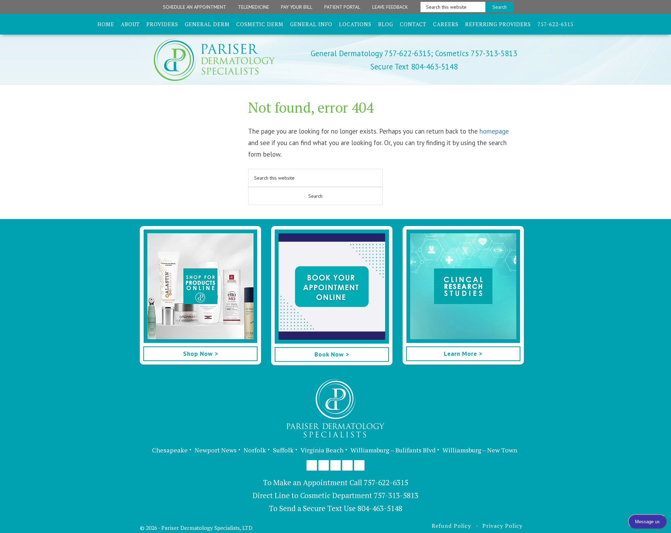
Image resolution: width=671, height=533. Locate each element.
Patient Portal (342, 7)
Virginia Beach (322, 450)
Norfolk (255, 450)
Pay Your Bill (296, 7)
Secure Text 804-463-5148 (414, 66)
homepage (494, 131)
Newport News (216, 450)
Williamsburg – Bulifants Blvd (393, 450)
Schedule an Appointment (194, 7)
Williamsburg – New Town (479, 450)
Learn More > (463, 354)
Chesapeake (170, 450)
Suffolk (283, 450)
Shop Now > (200, 354)
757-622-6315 (386, 482)
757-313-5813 (396, 495)
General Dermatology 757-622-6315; (372, 53)
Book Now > (332, 354)
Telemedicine (253, 7)
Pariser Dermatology (226, 60)
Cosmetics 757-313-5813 (475, 53)
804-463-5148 (380, 508)
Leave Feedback (390, 7)
